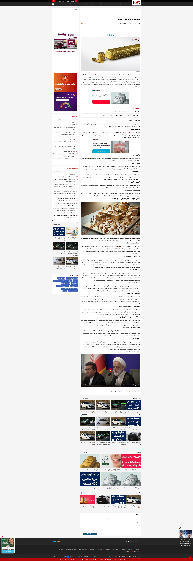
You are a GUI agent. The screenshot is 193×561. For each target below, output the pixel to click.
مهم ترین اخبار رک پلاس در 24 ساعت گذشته (66, 201)
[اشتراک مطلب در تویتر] (111, 35)
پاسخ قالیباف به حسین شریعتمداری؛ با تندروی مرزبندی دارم (126, 111)
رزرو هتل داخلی (74, 283)
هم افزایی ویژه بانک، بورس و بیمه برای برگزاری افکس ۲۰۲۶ (64, 147)
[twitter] (55, 541)
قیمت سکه (137, 551)
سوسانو (138, 549)
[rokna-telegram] (53, 541)
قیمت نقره (61, 549)
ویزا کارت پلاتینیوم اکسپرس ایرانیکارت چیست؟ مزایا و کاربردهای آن (64, 138)
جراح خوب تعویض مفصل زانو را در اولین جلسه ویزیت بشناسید (64, 128)
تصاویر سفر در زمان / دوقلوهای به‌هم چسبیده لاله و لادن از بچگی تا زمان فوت (64, 216)
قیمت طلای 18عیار (83, 549)
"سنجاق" (138, 541)
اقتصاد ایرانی (69, 278)
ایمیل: (108, 519)
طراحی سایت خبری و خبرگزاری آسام (59, 556)
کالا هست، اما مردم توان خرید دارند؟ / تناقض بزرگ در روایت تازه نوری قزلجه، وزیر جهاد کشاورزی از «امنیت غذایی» (92, 560)
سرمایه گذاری (101, 101)
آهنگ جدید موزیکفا (65, 283)
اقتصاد (118, 4)
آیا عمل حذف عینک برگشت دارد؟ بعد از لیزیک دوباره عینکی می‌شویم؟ (64, 143)
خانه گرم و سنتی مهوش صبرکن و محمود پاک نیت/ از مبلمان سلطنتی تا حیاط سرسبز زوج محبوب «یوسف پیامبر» (185, 542)
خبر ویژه (134, 108)
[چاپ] (84, 24)
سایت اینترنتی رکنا (92, 556)
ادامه (53, 164)
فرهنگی (111, 4)
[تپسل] (93, 90)
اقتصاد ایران (115, 549)
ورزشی (115, 4)
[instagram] (57, 541)
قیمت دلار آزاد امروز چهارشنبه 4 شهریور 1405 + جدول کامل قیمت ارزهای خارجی (64, 180)
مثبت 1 (58, 286)
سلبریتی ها (75, 278)
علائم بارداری (56, 281)
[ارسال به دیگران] (82, 24)
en (76, 1)
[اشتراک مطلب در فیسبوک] (109, 35)
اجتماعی (103, 4)
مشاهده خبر (85, 381)
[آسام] (67, 556)
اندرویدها (65, 291)
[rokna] (136, 2)
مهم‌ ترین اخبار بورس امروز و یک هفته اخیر (66, 198)
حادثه (67, 4)
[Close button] (14, 537)
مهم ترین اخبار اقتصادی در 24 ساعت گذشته (66, 177)
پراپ (71, 281)
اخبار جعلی (72, 4)
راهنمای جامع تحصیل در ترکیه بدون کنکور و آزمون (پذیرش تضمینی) (65, 121)
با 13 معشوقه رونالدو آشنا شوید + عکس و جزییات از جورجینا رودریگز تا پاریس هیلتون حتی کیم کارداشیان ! (64, 204)
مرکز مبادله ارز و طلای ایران (127, 549)
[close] (132, 560)
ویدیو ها (80, 4)
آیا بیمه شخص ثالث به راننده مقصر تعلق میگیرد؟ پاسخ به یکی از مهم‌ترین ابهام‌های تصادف (64, 133)
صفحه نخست (123, 4)
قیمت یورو (100, 549)
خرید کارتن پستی (74, 286)
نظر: (137, 522)
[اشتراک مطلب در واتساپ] (107, 35)
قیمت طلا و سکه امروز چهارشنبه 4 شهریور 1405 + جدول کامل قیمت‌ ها (64, 173)
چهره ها (84, 4)
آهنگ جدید (62, 281)
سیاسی (107, 4)
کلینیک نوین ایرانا (65, 286)
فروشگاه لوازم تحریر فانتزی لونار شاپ (69, 288)
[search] (53, 1)
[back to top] (190, 557)
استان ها (88, 4)
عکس (76, 4)
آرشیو (128, 4)
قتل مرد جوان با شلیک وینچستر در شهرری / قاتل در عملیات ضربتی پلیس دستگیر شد (120, 115)
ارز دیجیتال (75, 281)
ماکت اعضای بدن (71, 124)
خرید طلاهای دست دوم (116, 391)
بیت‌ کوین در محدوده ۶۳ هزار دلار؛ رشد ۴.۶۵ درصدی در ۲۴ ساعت (64, 160)
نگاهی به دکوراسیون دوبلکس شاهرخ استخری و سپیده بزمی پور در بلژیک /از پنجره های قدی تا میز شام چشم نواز (64, 193)
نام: (137, 519)
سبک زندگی (93, 4)
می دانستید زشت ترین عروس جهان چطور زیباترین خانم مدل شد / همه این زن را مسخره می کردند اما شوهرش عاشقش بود (64, 186)
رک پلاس (99, 4)
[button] (180, 528)
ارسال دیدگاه (89, 533)
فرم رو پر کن (8, 551)
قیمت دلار (107, 549)
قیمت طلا (126, 391)
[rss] (59, 541)
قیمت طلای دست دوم (71, 549)
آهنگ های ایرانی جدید (73, 291)
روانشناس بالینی (61, 278)
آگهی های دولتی (127, 551)
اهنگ (67, 281)
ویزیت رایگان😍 (101, 151)
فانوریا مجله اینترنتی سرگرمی (69, 151)
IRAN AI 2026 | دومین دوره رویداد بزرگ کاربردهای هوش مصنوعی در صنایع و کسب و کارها (64, 155)
